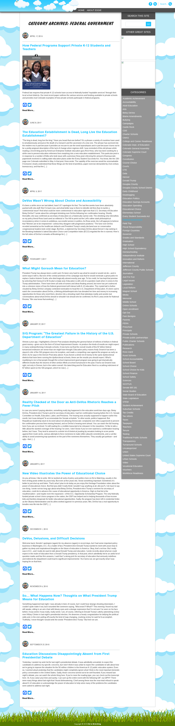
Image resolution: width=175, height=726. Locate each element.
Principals (127, 330)
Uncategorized (129, 448)
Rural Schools (129, 355)
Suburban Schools (131, 409)
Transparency (129, 441)
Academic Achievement (134, 98)
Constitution (128, 159)
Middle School (129, 302)
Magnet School (130, 291)
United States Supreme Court (137, 455)
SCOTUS (127, 384)
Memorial (127, 298)
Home (81, 10)
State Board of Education (134, 395)
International (128, 263)
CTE (125, 170)
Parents (126, 320)
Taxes (125, 420)
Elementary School (132, 213)
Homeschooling (130, 252)
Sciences (127, 380)
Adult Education (130, 105)
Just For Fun (129, 277)
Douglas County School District (137, 188)
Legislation (128, 284)
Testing (126, 434)
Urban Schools (130, 459)
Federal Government (132, 220)
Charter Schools (130, 134)
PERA (125, 323)
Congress (127, 155)
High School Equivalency (134, 248)
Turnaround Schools (132, 445)
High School (128, 245)
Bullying (126, 120)
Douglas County (130, 184)
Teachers (127, 427)
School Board (129, 362)
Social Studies (129, 391)
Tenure (126, 430)
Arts (124, 109)
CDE (125, 130)
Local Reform (129, 287)
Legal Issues (129, 280)
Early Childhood (130, 191)
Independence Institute (133, 255)
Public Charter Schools (133, 341)
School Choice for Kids (133, 370)
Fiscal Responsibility (132, 227)
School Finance (130, 373)
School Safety (129, 377)
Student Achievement (133, 405)
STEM (126, 402)
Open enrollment (130, 309)
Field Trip (127, 223)
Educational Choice (132, 209)
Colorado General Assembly (136, 148)
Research (127, 348)
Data (125, 173)
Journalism (128, 273)
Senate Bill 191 (130, 387)
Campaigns (128, 123)
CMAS (126, 138)
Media (125, 295)
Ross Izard (128, 352)
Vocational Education (133, 466)
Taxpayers (127, 423)
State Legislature (131, 398)
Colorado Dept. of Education (136, 145)
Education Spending (132, 205)
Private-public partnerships (135, 337)
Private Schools (130, 334)
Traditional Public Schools (135, 437)
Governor (127, 234)
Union (125, 452)
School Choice (129, 366)
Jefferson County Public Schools (138, 270)
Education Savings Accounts (136, 202)
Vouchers (127, 470)
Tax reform (128, 416)
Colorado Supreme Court (134, 152)
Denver (126, 177)
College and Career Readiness (137, 141)
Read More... (28, 110)
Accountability (129, 102)
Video (125, 462)
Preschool (127, 327)
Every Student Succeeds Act (136, 216)
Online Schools (130, 305)
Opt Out (126, 312)
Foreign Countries (131, 230)
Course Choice (130, 163)
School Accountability (133, 359)
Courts (126, 166)
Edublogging (129, 195)
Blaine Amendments (132, 116)
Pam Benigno (129, 316)
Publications (128, 345)
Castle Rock (128, 127)
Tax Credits (128, 412)
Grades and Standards (133, 238)
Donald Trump (129, 180)
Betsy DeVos (129, 113)
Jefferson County (131, 266)
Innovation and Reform (133, 259)
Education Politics (131, 198)
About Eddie (94, 10)
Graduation (128, 241)
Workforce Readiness (133, 473)
